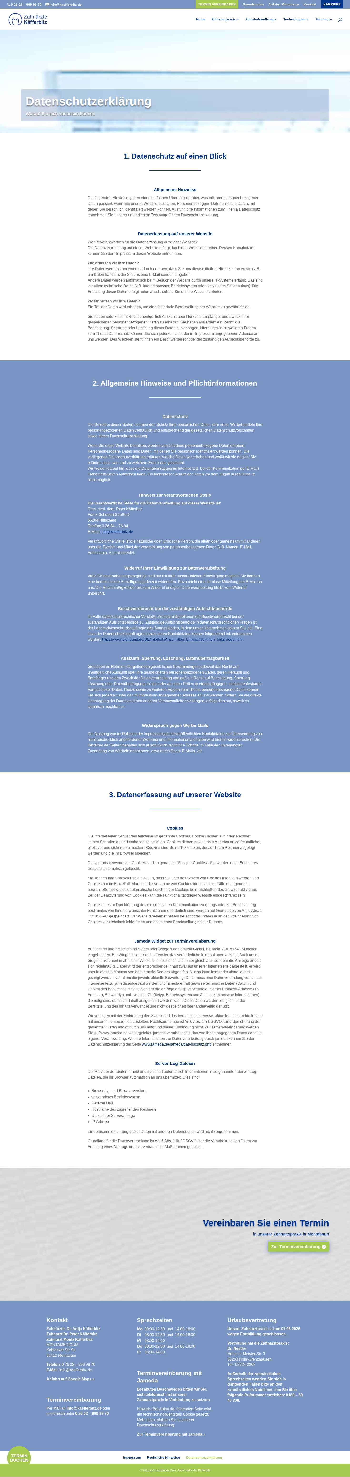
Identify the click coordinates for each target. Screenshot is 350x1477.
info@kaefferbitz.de (116, 532)
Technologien (294, 19)
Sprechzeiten (253, 4)
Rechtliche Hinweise (163, 1457)
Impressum (132, 1457)
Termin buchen (19, 1457)
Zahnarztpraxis (223, 19)
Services (322, 19)
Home (200, 19)
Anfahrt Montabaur (283, 4)
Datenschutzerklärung (155, 1425)
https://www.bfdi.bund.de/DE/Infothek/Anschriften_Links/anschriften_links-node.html (172, 639)
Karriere (331, 4)
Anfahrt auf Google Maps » (70, 1379)
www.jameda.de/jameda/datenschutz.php (176, 1044)
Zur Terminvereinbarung (295, 1246)
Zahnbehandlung (259, 19)
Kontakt (310, 4)
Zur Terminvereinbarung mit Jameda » (171, 1434)
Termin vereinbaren (217, 4)
